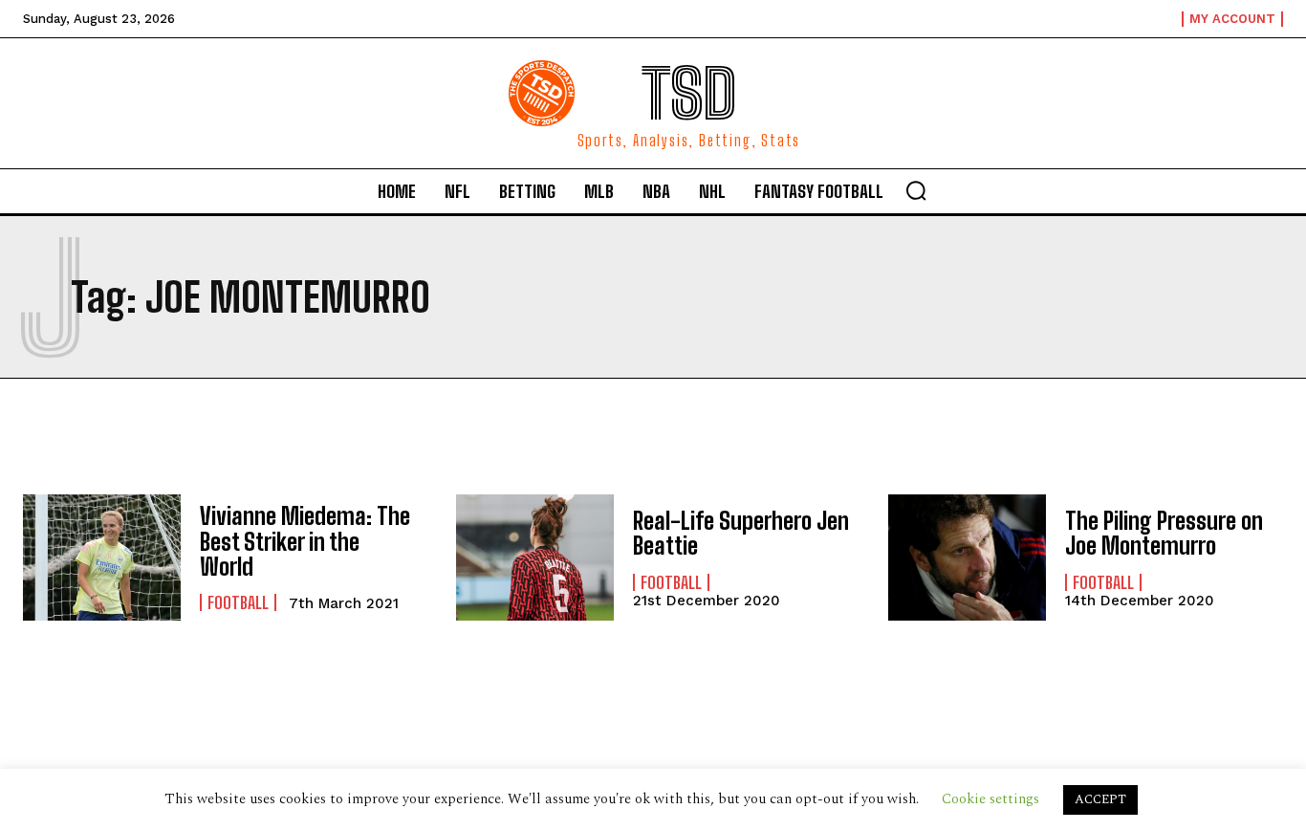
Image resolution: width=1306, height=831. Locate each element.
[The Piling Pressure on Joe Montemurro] (967, 557)
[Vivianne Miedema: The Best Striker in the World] (102, 557)
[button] (916, 190)
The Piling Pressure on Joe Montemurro (1164, 533)
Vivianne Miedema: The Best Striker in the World (305, 541)
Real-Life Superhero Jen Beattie (741, 533)
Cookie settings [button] (990, 799)
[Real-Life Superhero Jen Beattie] (535, 557)
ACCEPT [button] (1100, 799)
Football (238, 602)
